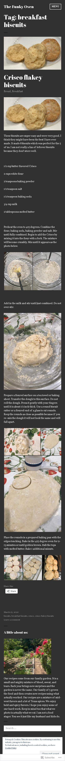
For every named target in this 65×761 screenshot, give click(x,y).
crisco (31, 616)
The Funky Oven (19, 6)
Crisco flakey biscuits (23, 81)
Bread (7, 91)
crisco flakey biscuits (44, 616)
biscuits (7, 616)
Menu (55, 6)
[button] (18, 271)
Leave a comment (12, 620)
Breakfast (17, 91)
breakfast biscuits (19, 616)
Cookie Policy (10, 748)
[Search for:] (32, 728)
